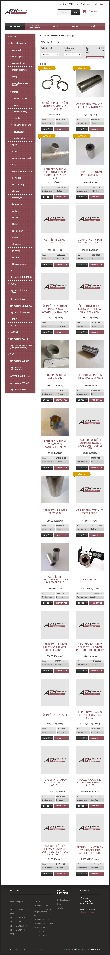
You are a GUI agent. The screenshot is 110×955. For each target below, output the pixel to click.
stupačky (16, 244)
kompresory (18, 204)
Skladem (45, 54)
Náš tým (60, 908)
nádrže (15, 211)
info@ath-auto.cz (87, 912)
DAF (12, 354)
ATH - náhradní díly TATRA (33, 949)
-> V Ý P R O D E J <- (20, 376)
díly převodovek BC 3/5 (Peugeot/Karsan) (21, 346)
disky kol (16, 50)
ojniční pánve (20, 138)
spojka (15, 144)
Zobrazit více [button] (61, 129)
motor (61, 36)
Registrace (85, 4)
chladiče (16, 217)
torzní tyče (17, 197)
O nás (59, 904)
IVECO (13, 283)
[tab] (50, 54)
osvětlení (16, 178)
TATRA (13, 36)
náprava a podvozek (21, 158)
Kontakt (63, 4)
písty (16, 105)
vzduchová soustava (22, 171)
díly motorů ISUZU (19, 389)
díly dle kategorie (50, 36)
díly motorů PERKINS (20, 312)
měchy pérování (19, 70)
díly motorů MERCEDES (21, 306)
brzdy (14, 76)
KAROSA (14, 332)
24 (66, 54)
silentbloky (17, 231)
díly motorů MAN (18, 299)
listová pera (17, 56)
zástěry (15, 257)
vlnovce (15, 191)
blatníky (16, 224)
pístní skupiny (20, 98)
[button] (98, 4)
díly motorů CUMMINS (21, 277)
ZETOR (13, 325)
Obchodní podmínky (65, 900)
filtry (14, 164)
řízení (14, 151)
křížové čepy (18, 184)
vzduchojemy (18, 63)
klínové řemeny (19, 264)
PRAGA (13, 319)
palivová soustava (22, 125)
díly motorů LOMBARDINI (16, 368)
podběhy (16, 250)
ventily (17, 118)
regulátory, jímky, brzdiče (20, 84)
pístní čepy (19, 131)
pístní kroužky (20, 111)
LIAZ (12, 270)
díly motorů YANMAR (20, 383)
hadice (15, 237)
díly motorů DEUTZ (19, 339)
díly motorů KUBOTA (19, 361)
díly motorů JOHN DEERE (18, 291)
